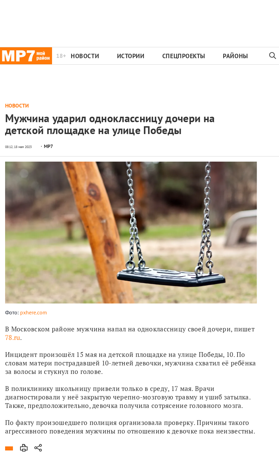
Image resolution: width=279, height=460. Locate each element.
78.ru (12, 337)
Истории (131, 56)
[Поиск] (272, 55)
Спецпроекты (183, 56)
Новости (85, 56)
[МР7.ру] (26, 55)
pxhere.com (33, 312)
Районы (235, 56)
